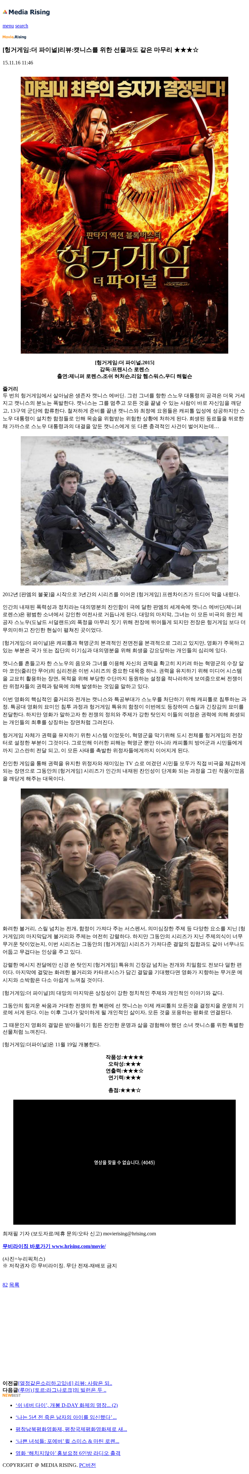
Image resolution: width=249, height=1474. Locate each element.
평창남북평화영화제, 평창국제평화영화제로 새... (71, 1429)
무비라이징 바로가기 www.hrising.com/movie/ (54, 1246)
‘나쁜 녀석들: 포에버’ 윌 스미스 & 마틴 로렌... (67, 1441)
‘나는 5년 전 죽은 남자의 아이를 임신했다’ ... (66, 1417)
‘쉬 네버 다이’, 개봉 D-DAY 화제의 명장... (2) (67, 1405)
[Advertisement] (54, 1303)
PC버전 (87, 1465)
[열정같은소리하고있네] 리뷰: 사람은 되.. (65, 1383)
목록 (14, 1284)
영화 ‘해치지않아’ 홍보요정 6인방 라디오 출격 (68, 1453)
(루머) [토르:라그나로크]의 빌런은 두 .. (62, 1390)
